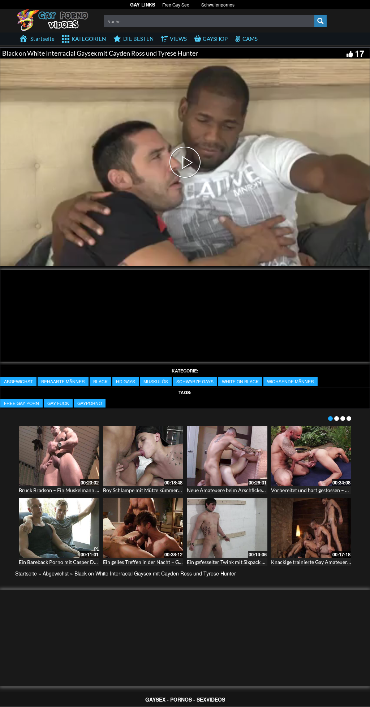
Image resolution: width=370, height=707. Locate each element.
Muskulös (155, 381)
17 (359, 53)
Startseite (26, 573)
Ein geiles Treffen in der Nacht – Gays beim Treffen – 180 (166, 562)
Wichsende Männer (290, 381)
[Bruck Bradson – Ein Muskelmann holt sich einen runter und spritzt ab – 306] (59, 456)
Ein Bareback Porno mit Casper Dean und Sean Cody (77, 562)
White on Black (240, 381)
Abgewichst (18, 381)
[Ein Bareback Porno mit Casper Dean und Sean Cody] (59, 528)
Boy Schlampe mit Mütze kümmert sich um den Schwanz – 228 (172, 490)
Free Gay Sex (175, 4)
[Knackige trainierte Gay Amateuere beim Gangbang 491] (311, 528)
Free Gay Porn (21, 403)
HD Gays (125, 381)
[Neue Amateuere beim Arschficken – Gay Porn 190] (227, 456)
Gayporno (89, 403)
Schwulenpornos (218, 4)
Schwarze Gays (195, 381)
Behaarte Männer (63, 381)
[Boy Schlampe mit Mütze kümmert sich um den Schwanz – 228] (143, 456)
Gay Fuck (58, 403)
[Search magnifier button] (320, 21)
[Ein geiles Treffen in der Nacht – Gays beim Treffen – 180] (143, 528)
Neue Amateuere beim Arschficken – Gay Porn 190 (244, 490)
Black (100, 381)
